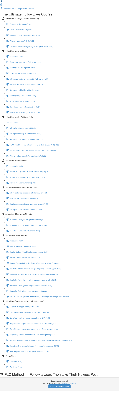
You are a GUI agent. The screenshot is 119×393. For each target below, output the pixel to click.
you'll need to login (69, 383)
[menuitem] (1, 5)
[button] (1, 2)
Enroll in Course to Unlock (59, 386)
